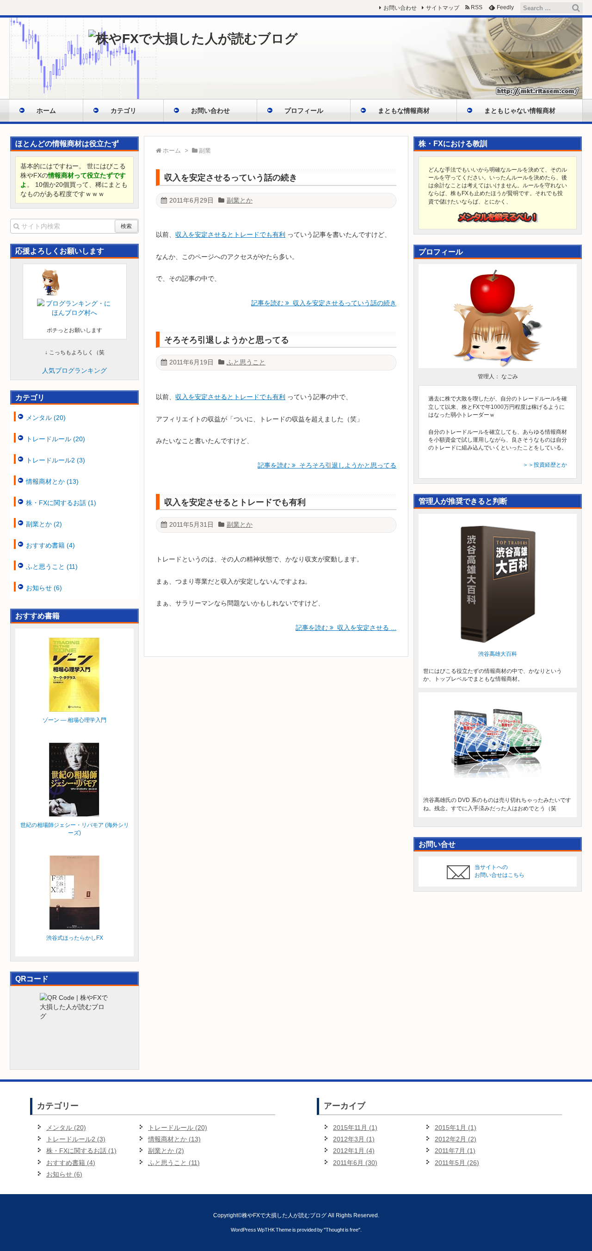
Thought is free (342, 1230)
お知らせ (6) (44, 588)
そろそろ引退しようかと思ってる (226, 340)
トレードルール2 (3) (55, 460)
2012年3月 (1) (354, 1139)
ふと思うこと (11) (52, 566)
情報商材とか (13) (52, 481)
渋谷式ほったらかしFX (74, 938)
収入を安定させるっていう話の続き (230, 177)
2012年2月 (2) (455, 1139)
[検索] (576, 7)
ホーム (46, 110)
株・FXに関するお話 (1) (61, 502)
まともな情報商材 (404, 110)
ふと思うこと (246, 362)
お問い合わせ (210, 110)
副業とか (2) (44, 524)
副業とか (240, 200)
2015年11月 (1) (355, 1127)
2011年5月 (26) (457, 1162)
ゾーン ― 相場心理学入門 (74, 720)
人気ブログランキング (74, 370)
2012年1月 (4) (354, 1150)
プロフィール (303, 110)
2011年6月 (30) (355, 1162)
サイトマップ (442, 8)
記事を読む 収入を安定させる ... (346, 627)
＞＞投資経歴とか (545, 465)
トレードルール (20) (55, 439)
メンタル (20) (46, 417)
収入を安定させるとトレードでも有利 (230, 234)
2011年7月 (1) (455, 1150)
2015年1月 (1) (455, 1127)
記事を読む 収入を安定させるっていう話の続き (323, 303)
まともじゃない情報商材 (519, 110)
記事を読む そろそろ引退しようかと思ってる (327, 465)
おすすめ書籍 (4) (50, 545)
